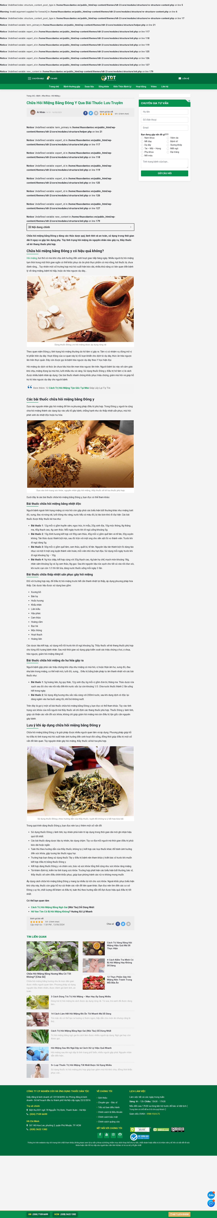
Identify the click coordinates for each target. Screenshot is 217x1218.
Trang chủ (54, 86)
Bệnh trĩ (174, 141)
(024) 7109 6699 (38, 1114)
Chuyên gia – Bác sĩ (107, 1102)
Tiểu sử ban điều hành (109, 1107)
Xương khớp (176, 145)
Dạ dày (148, 145)
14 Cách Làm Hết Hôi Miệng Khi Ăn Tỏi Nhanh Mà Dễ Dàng (81, 1013)
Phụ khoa (149, 152)
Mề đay (148, 141)
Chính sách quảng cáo (109, 1121)
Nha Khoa (46, 96)
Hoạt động (141, 86)
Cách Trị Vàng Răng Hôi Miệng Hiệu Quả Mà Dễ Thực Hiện (119, 945)
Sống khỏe (104, 86)
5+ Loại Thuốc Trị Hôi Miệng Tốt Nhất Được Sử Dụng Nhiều (81, 1065)
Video (154, 86)
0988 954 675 (153, 1114)
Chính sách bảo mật (108, 1117)
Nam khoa (149, 137)
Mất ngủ (174, 148)
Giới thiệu (102, 1097)
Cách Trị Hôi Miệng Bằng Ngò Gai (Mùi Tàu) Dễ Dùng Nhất (81, 1031)
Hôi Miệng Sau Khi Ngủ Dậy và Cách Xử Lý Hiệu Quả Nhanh (81, 1048)
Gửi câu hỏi (165, 173)
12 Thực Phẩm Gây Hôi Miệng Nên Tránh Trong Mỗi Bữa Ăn (119, 980)
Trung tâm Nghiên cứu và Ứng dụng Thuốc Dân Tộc (108, 77)
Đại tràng (174, 152)
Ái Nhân (41, 112)
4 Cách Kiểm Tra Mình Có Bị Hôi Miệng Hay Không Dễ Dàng (120, 962)
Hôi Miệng (55, 96)
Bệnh (38, 96)
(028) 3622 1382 (38, 1129)
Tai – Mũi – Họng (153, 148)
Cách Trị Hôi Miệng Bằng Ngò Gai (49, 907)
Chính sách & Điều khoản (110, 1112)
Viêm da (174, 137)
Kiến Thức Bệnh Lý (122, 86)
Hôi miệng (32, 258)
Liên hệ (164, 86)
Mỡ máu (148, 155)
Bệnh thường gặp (72, 86)
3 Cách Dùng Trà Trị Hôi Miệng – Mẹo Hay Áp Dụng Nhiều (81, 996)
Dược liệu (89, 86)
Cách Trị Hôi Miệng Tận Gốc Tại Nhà (69, 388)
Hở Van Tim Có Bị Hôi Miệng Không (50, 911)
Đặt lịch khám (181, 1214)
